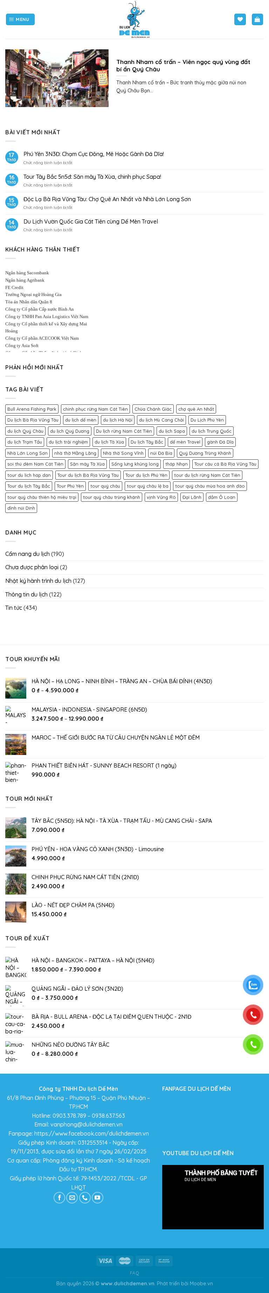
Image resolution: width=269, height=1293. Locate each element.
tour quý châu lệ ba (147, 486)
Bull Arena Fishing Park (31, 409)
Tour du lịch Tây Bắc (28, 486)
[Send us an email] (72, 1197)
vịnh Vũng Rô (161, 497)
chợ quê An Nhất (196, 409)
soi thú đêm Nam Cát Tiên (35, 464)
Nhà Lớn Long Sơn (27, 453)
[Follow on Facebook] (59, 1197)
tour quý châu (105, 486)
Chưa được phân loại (31, 567)
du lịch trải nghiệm (68, 442)
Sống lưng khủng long (135, 464)
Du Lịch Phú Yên (207, 420)
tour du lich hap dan (29, 475)
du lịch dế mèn (80, 420)
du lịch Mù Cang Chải (161, 420)
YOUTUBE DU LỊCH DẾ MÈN (198, 1153)
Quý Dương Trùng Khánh (205, 453)
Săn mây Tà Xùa (87, 464)
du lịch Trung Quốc (212, 431)
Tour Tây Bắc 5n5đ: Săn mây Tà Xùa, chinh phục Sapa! (92, 177)
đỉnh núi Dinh (21, 508)
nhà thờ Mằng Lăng (75, 453)
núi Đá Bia (161, 453)
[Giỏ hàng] (257, 19)
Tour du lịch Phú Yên (146, 475)
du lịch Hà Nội (117, 420)
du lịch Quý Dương (69, 431)
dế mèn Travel (185, 442)
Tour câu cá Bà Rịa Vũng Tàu (225, 464)
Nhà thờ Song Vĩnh (123, 453)
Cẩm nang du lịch (27, 553)
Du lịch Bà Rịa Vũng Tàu (32, 420)
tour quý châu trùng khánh (111, 497)
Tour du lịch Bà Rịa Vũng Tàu (88, 475)
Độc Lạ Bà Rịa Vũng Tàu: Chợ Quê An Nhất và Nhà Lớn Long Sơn (107, 199)
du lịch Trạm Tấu (24, 442)
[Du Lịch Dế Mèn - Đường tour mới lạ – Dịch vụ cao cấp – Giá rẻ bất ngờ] (134, 19)
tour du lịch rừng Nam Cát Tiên (207, 475)
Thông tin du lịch (26, 594)
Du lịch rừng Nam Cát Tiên (124, 431)
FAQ (134, 1273)
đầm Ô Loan (221, 497)
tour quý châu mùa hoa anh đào (210, 486)
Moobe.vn (201, 1283)
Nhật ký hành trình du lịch (38, 580)
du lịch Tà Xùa (109, 442)
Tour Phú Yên (70, 486)
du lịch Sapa (172, 431)
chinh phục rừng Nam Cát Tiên (95, 409)
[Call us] (85, 1197)
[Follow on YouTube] (97, 1197)
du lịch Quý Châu (25, 431)
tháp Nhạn (176, 464)
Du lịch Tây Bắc (147, 442)
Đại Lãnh (191, 497)
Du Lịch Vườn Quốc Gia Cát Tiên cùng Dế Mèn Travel (90, 221)
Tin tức (13, 607)
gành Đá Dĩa (220, 442)
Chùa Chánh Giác (153, 409)
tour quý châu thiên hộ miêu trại (41, 497)
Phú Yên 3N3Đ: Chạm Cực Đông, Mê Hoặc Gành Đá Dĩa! (93, 154)
